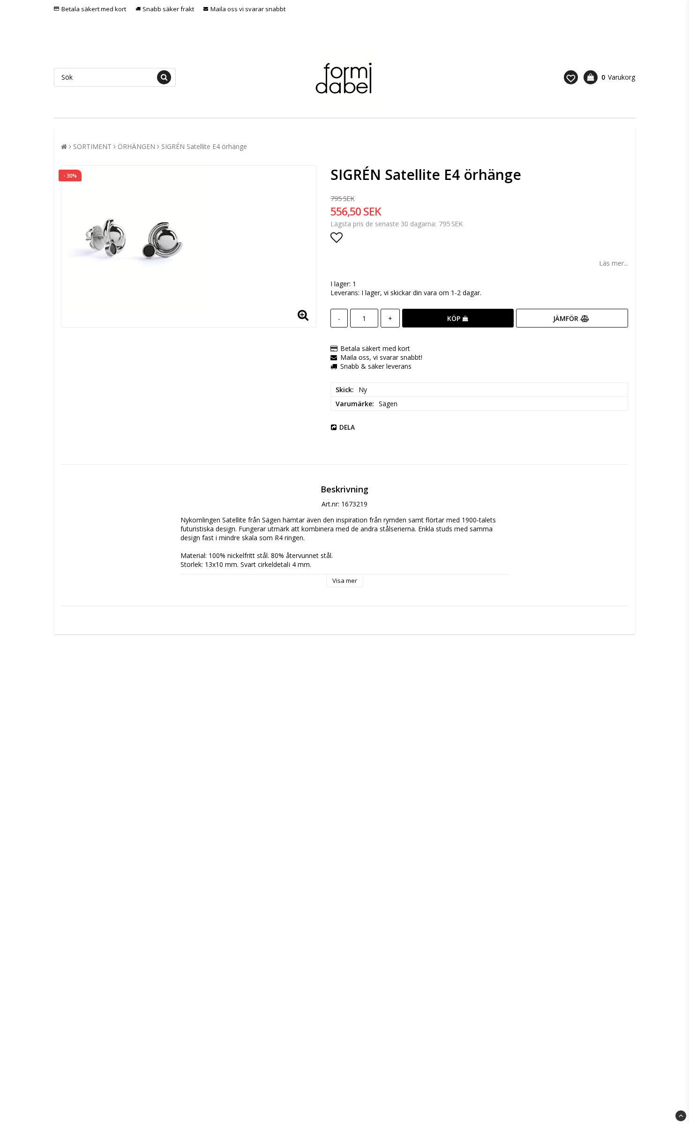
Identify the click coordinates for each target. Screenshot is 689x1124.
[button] (571, 77)
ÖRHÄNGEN (136, 146)
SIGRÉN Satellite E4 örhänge (204, 146)
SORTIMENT (92, 146)
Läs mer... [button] (613, 263)
